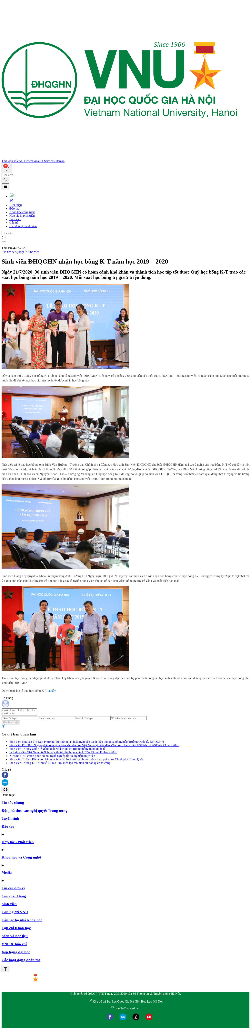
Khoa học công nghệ (22, 212)
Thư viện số (9, 161)
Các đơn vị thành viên (23, 226)
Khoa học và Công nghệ (21, 857)
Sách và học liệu (15, 936)
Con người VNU (15, 912)
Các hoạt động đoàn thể (21, 960)
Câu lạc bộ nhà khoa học (22, 920)
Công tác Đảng (14, 896)
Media (7, 872)
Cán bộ (13, 222)
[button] (125, 775)
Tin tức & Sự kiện (13, 252)
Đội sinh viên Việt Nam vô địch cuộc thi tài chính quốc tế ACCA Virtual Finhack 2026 (63, 752)
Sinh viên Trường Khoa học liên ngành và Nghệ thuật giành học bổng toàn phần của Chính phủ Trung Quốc (76, 759)
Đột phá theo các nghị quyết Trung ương (34, 810)
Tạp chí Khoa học (16, 928)
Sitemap (60, 161)
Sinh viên (15, 219)
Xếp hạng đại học (16, 952)
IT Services (47, 161)
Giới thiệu (15, 205)
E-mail (36, 161)
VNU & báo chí (14, 944)
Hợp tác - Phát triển (18, 842)
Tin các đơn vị (13, 888)
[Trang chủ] (119, 157)
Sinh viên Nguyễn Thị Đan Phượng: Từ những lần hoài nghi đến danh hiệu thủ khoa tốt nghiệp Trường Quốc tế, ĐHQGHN (86, 741)
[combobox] (7, 168)
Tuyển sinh (10, 818)
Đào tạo (14, 208)
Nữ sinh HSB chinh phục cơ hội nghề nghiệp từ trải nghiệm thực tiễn (52, 755)
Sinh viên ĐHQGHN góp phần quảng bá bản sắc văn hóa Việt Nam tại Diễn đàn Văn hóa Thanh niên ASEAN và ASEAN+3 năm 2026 (94, 745)
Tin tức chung (13, 802)
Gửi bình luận (11, 722)
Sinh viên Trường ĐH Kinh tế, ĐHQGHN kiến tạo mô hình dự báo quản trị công (59, 763)
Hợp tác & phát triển (22, 215)
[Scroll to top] (5, 969)
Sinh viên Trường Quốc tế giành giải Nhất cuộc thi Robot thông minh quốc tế (57, 748)
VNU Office (24, 161)
